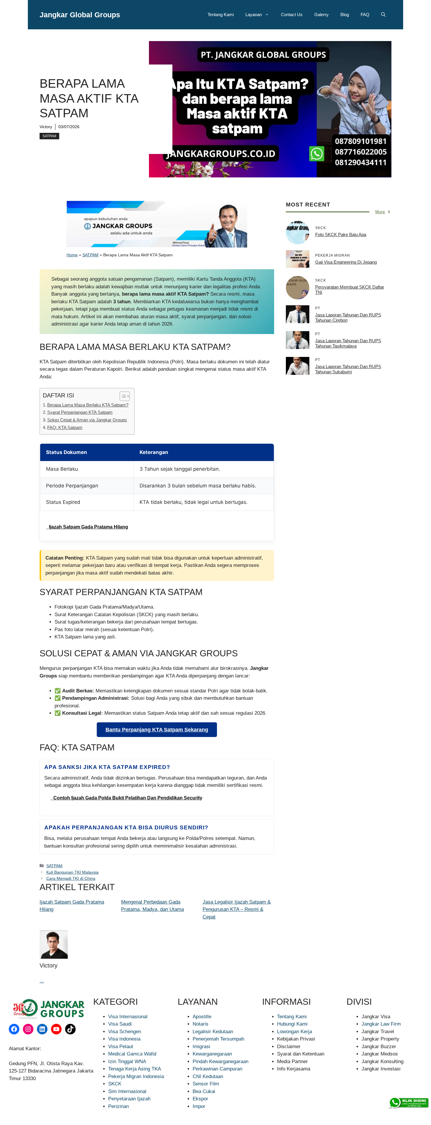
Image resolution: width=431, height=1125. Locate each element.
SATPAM (49, 136)
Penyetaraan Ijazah (129, 1099)
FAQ (365, 14)
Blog (344, 14)
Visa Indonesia (124, 1039)
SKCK (114, 1084)
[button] (383, 14)
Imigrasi (201, 1046)
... (42, 981)
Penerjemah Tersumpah (218, 1039)
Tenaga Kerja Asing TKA (134, 1069)
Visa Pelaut (120, 1046)
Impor (199, 1106)
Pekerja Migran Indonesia (136, 1076)
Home (72, 255)
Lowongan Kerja (294, 1031)
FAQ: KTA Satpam (64, 427)
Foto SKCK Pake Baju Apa (340, 234)
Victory (46, 126)
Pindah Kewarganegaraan (220, 1061)
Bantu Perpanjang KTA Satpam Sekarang (157, 730)
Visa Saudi (120, 1024)
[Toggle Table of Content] (121, 396)
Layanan (253, 14)
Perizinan (118, 1106)
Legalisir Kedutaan (213, 1031)
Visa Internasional (127, 1016)
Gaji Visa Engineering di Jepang (346, 262)
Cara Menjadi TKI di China (70, 878)
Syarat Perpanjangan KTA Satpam (80, 412)
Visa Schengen (124, 1031)
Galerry (321, 14)
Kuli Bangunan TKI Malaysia (72, 872)
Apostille (202, 1016)
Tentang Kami (221, 14)
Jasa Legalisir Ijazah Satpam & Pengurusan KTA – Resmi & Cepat (237, 909)
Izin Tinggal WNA (127, 1061)
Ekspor (200, 1099)
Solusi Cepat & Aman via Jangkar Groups (87, 419)
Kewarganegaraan (212, 1054)
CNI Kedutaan (208, 1076)
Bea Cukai (204, 1091)
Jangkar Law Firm (381, 1024)
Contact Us (292, 14)
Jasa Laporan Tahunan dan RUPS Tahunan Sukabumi (348, 369)
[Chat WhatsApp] (408, 1103)
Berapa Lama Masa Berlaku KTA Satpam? (87, 404)
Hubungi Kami (292, 1024)
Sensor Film (206, 1084)
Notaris (200, 1024)
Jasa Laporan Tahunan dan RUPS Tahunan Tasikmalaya (348, 343)
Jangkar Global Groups (80, 15)
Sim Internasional (127, 1091)
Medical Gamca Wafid (132, 1054)
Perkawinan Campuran (217, 1069)
